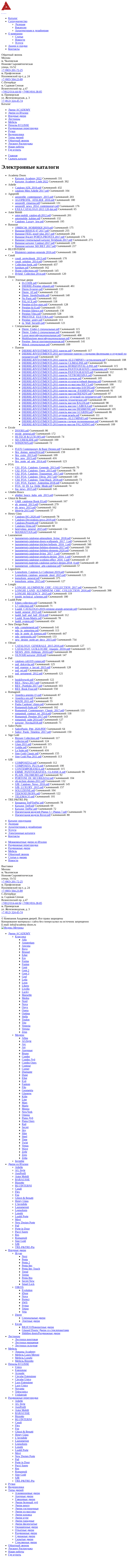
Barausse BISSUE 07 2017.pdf (32, 230)
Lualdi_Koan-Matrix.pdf (28, 618)
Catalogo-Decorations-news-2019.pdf (35, 519)
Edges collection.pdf (26, 602)
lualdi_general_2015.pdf (28, 612)
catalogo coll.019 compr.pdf (30, 661)
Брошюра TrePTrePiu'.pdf (29, 802)
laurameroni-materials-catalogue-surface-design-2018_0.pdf (47, 562)
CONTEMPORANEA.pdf (29, 768)
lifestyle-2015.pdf (24, 510)
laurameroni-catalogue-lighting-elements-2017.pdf (42, 547)
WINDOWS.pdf (24, 442)
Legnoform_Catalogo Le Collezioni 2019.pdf (39, 572)
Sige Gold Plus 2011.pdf (28, 756)
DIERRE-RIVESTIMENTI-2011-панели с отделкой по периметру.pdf (61, 396)
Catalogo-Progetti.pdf (26, 522)
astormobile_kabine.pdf (27, 218)
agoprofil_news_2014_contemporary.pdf (37, 206)
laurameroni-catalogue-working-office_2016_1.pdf (42, 559)
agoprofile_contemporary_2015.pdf (34, 196)
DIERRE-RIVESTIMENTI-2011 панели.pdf (47, 350)
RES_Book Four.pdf (26, 688)
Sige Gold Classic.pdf (27, 753)
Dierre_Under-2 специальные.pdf (40, 332)
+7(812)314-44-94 (11, 91)
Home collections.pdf (26, 270)
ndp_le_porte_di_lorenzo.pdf (30, 633)
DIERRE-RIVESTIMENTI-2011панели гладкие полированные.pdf (60, 421)
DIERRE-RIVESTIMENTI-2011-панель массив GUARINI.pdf (57, 412)
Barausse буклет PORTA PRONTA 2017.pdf (40, 236)
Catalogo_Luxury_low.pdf (29, 221)
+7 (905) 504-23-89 (12, 79)
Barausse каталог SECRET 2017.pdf (35, 246)
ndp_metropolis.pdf (25, 636)
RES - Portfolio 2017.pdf (28, 685)
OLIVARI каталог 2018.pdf (30, 655)
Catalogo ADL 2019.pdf (28, 187)
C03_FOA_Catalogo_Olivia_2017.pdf (36, 476)
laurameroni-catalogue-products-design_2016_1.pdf (43, 556)
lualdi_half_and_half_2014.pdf (31, 615)
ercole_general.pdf (25, 433)
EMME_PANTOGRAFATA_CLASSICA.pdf (40, 771)
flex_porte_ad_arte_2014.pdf (30, 461)
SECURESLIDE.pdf (26, 439)
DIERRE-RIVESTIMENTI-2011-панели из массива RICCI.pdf (57, 384)
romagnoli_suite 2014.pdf (29, 719)
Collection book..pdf (26, 264)
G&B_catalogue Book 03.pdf (31, 501)
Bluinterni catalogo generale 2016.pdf (35, 252)
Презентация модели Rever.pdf (33, 814)
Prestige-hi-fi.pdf (31, 307)
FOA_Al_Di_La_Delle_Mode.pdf (33, 485)
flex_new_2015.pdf (25, 458)
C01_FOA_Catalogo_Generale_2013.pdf (37, 467)
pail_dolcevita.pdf (24, 664)
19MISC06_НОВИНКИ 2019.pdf (34, 227)
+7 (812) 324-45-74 (12, 100)
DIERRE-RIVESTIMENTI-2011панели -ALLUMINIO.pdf (55, 418)
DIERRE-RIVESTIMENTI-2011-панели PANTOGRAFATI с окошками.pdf (65, 369)
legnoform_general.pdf (27, 578)
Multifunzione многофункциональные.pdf (45, 338)
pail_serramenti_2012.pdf (29, 673)
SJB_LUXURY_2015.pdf (29, 787)
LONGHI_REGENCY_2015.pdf (33, 593)
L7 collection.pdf (24, 605)
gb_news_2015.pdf (25, 507)
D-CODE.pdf (29, 283)
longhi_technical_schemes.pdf (31, 596)
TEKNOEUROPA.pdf (27, 793)
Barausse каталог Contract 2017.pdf (35, 243)
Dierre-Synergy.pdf (32, 289)
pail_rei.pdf (21, 670)
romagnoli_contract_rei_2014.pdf (33, 713)
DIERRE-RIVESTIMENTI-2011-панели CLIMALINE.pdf (55, 362)
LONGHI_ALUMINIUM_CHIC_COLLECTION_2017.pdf (48, 587)
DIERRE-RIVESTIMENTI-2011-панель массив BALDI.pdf (55, 402)
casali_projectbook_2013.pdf (30, 258)
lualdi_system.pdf (24, 621)
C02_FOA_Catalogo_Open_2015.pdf (35, 470)
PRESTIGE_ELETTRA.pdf (37, 316)
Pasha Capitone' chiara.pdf (29, 704)
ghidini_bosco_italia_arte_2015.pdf (34, 495)
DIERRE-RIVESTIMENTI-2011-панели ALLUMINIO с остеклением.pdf (64, 359)
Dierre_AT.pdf (30, 292)
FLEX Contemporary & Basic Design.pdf (37, 449)
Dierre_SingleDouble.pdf (35, 295)
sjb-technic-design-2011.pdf (30, 781)
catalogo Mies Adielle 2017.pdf (32, 190)
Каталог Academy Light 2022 (31, 181)
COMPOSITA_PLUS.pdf (29, 765)
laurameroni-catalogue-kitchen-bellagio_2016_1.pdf (43, 544)
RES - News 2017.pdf (27, 682)
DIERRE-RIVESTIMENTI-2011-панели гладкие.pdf (51, 378)
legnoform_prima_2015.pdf (30, 581)
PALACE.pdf (29, 301)
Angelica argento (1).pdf (28, 695)
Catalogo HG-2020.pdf (27, 516)
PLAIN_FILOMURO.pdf (29, 775)
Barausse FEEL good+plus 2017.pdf (34, 233)
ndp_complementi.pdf (27, 627)
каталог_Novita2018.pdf (28, 722)
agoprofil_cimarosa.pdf (27, 203)
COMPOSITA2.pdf (26, 762)
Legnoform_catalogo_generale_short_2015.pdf (40, 575)
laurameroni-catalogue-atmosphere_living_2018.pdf (43, 538)
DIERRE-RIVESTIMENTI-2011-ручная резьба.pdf (50, 415)
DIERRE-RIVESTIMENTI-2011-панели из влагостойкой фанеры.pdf (61, 381)
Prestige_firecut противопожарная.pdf (43, 341)
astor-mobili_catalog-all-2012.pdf (33, 215)
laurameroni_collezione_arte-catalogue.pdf (38, 565)
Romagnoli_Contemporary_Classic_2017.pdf (39, 710)
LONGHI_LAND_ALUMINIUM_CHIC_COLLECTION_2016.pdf (53, 590)
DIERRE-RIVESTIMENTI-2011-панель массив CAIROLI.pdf (57, 406)
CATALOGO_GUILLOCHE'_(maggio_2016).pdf (42, 648)
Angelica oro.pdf (24, 698)
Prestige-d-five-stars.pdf (34, 304)
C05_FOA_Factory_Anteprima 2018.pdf (37, 482)
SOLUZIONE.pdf (25, 790)
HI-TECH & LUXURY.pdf (30, 436)
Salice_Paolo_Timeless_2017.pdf (33, 731)
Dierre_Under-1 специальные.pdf (40, 329)
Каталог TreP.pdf (24, 805)
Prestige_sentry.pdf (32, 319)
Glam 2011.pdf (23, 744)
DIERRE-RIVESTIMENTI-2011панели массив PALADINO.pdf (58, 424)
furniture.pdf (22, 267)
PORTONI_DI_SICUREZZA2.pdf (34, 778)
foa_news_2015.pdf (26, 489)
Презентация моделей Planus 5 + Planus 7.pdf (41, 811)
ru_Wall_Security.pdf (33, 323)
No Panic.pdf (29, 298)
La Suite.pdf (21, 750)
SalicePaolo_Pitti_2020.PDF (30, 728)
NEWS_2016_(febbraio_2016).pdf (34, 652)
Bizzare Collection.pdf (27, 738)
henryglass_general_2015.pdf (31, 529)
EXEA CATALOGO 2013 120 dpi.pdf (36, 209)
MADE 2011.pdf (24, 701)
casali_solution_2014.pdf (28, 261)
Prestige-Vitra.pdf (31, 313)
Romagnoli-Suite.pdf (26, 707)
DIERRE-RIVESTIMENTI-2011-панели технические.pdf (54, 399)
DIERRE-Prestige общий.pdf (38, 286)
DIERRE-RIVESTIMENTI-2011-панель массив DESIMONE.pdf (58, 409)
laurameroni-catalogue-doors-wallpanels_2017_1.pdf (43, 541)
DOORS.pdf (22, 430)
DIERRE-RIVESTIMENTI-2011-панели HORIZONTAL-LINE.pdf (59, 366)
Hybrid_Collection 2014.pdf (30, 273)
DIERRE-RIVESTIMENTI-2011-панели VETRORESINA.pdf (57, 375)
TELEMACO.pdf (24, 796)
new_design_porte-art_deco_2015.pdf (35, 639)
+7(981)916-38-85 (32, 91)
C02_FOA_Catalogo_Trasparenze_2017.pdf (39, 473)
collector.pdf (21, 741)
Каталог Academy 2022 (28, 178)
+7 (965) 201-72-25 (12, 70)
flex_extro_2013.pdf (26, 455)
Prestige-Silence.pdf (32, 310)
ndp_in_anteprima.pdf (27, 630)
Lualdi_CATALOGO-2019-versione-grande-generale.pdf (46, 608)
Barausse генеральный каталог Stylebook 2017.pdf (43, 239)
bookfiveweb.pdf (24, 679)
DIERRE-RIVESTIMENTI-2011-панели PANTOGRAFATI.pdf (57, 372)
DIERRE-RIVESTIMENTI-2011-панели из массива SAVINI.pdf (58, 387)
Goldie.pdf (21, 747)
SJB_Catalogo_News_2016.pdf (32, 784)
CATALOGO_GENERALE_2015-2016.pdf (39, 645)
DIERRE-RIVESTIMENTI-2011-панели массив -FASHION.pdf (58, 390)
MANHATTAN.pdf (26, 532)
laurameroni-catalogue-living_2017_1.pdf (37, 553)
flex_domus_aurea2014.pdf (30, 452)
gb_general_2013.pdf (26, 504)
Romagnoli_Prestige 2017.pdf (31, 716)
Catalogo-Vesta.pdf (25, 525)
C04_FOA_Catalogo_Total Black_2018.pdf (39, 479)
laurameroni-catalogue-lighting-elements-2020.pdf (42, 550)
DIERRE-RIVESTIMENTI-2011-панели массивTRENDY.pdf (57, 393)
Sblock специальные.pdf (36, 344)
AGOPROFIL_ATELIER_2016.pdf (34, 200)
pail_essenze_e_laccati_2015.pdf (32, 667)
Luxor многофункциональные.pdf (41, 335)
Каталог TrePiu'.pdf (26, 808)
